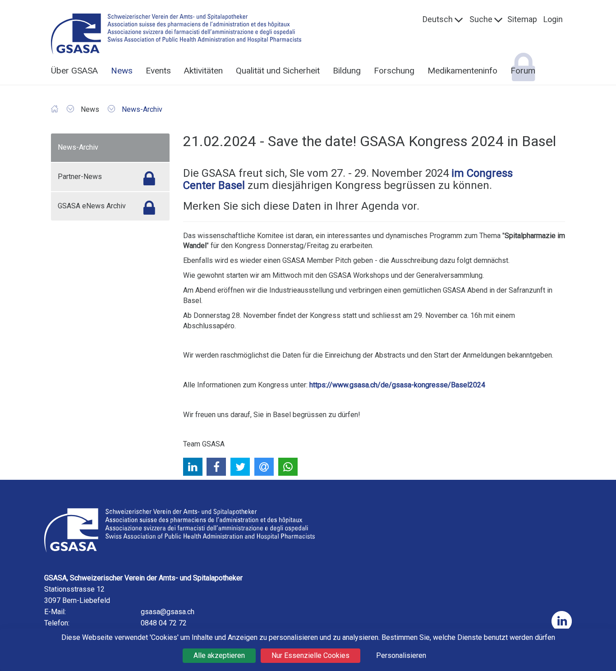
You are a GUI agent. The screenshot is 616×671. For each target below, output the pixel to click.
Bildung (347, 70)
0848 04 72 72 (164, 623)
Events (158, 70)
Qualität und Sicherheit (278, 70)
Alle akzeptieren (219, 655)
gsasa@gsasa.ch (167, 611)
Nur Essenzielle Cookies (310, 655)
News (122, 70)
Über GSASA (74, 70)
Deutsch (438, 19)
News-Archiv (78, 147)
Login (553, 19)
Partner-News (80, 176)
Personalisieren (401, 655)
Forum (522, 70)
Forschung (394, 70)
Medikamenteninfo (462, 70)
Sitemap (522, 19)
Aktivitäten (203, 70)
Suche (480, 19)
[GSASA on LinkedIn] (562, 621)
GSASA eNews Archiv (92, 206)
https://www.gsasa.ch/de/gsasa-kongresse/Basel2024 (397, 385)
